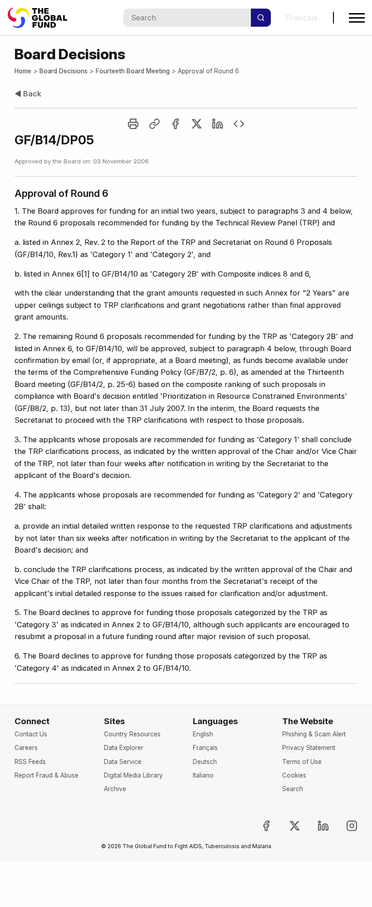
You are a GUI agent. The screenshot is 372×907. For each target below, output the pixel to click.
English (203, 734)
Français (205, 747)
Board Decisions (63, 71)
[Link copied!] (154, 123)
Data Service (123, 761)
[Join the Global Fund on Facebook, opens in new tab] (258, 825)
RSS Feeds (30, 761)
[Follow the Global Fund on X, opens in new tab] (287, 825)
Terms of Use (302, 761)
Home (23, 71)
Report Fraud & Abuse (46, 775)
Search (292, 788)
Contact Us (31, 734)
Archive (115, 788)
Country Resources (132, 734)
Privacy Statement (308, 747)
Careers (26, 747)
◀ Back (28, 93)
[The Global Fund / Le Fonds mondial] (42, 18)
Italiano (203, 775)
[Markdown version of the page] (239, 123)
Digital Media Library (133, 775)
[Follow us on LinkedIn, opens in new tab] (316, 825)
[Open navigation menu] (357, 18)
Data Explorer (123, 747)
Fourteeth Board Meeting (133, 71)
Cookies (294, 775)
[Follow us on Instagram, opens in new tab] (344, 825)
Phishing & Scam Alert (314, 734)
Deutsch (205, 761)
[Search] (261, 18)
